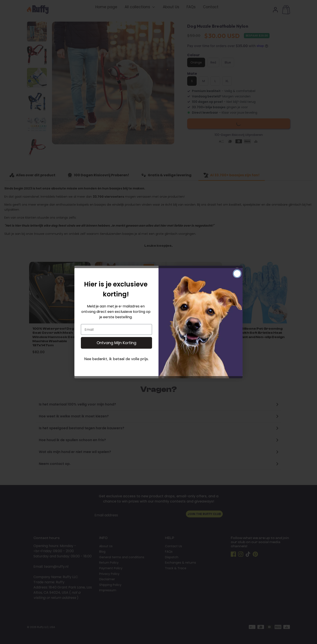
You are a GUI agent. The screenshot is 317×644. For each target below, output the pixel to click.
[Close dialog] (237, 273)
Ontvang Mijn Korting (116, 342)
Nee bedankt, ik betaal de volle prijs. (116, 358)
